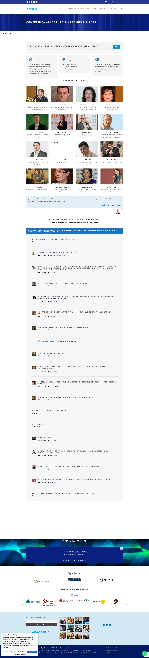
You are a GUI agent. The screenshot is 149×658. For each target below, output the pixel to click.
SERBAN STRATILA (37, 132)
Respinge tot (21, 651)
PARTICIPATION (79, 8)
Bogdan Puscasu (112, 132)
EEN (65, 8)
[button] (144, 653)
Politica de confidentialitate (114, 648)
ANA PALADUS (37, 187)
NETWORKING (38, 424)
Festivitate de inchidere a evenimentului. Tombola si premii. (64, 493)
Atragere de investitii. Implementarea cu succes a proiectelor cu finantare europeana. (73, 452)
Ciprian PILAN (62, 105)
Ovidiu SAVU (87, 160)
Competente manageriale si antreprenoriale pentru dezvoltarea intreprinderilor (73, 367)
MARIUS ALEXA (87, 132)
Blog (116, 46)
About (71, 8)
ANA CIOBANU (111, 187)
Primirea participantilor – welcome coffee (55, 239)
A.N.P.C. (108, 652)
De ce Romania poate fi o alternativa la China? (63, 283)
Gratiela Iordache (62, 187)
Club (94, 8)
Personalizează (8, 651)
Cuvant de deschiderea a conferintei (57, 253)
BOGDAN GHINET (37, 160)
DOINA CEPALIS (87, 187)
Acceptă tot (31, 651)
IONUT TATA (62, 160)
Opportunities (103, 8)
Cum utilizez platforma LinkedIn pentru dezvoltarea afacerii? (72, 466)
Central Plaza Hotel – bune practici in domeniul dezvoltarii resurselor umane (77, 383)
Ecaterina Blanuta (87, 105)
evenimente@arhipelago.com (115, 1)
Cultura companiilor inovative (54, 353)
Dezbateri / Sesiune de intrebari (49, 411)
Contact (114, 8)
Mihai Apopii (37, 105)
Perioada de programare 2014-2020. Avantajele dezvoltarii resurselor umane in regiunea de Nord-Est (75, 298)
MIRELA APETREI (62, 132)
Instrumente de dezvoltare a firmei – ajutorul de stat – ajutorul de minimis (75, 313)
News (88, 8)
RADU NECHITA (112, 160)
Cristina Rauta (111, 105)
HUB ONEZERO (45, 437)
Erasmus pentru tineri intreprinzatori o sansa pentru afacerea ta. (74, 480)
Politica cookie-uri (111, 650)
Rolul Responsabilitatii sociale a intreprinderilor (66, 397)
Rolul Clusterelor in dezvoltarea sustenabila (63, 327)
